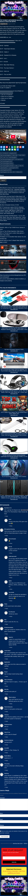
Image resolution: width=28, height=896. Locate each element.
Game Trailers (22, 155)
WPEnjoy (25, 843)
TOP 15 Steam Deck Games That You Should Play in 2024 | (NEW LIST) (14, 413)
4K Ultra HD (5, 153)
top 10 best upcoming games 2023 (7, 159)
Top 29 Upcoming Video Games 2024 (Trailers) (14, 476)
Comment (2, 797)
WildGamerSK (19, 172)
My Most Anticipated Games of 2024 (9, 205)
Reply (7, 516)
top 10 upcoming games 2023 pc (7, 163)
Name (1, 813)
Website (2, 825)
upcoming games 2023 (13, 167)
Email (1, 819)
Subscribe (14, 862)
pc (7, 157)
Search (2, 175)
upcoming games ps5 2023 (6, 169)
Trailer (16, 165)
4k (1, 153)
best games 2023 (13, 153)
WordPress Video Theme (17, 843)
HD (1, 157)
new (4, 157)
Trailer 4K (21, 165)
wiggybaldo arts (4, 23)
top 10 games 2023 (19, 159)
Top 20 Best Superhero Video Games (14, 231)
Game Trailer (15, 155)
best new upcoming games (6, 155)
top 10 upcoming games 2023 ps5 (7, 165)
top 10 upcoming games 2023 (6, 161)
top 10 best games (12, 157)
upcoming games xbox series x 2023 (8, 172)
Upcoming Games (4, 167)
